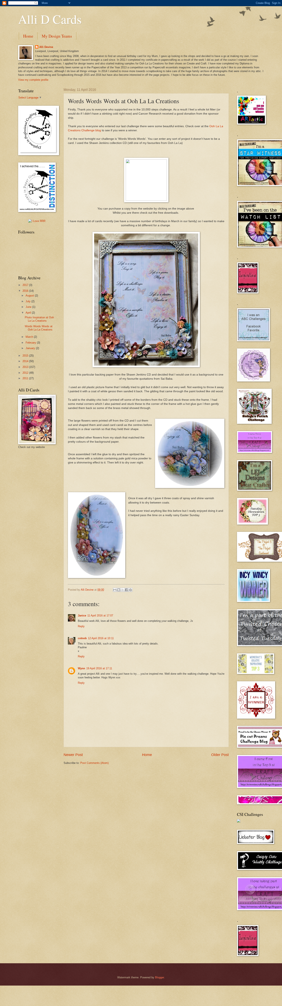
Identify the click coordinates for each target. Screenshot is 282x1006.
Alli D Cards (50, 19)
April (29, 312)
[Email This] (115, 590)
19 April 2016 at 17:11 (99, 668)
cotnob (82, 638)
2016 (26, 290)
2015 (26, 355)
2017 (26, 285)
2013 (26, 367)
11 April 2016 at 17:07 (100, 615)
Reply (81, 626)
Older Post (220, 755)
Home (28, 36)
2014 (26, 361)
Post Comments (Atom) (94, 762)
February (31, 342)
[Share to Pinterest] (130, 590)
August (30, 295)
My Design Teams (57, 36)
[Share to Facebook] (126, 590)
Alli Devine (46, 47)
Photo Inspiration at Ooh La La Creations (39, 319)
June (29, 306)
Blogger (159, 977)
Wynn (81, 668)
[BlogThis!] (119, 590)
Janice (82, 615)
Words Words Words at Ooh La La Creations (38, 328)
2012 (26, 372)
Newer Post (73, 755)
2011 (26, 378)
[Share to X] (123, 590)
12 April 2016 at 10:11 (101, 638)
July (28, 301)
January (31, 348)
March (30, 336)
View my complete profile (33, 79)
